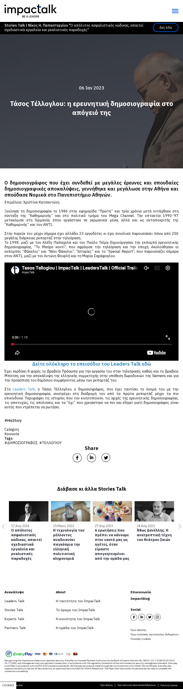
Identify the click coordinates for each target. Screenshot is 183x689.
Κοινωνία (11, 434)
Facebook (134, 617)
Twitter (149, 617)
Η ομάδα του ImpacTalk (75, 628)
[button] (2, 526)
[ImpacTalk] (30, 10)
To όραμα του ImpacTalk (75, 610)
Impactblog (140, 598)
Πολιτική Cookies (141, 638)
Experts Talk (14, 619)
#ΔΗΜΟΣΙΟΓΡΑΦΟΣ (20, 443)
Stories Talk (13, 610)
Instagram (157, 617)
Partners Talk (15, 628)
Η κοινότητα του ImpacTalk (78, 619)
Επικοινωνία (141, 592)
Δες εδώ (165, 27)
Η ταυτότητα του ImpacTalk (78, 601)
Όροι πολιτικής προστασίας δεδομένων (155, 634)
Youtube (165, 617)
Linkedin (141, 617)
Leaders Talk (14, 601)
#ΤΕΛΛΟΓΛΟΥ (50, 443)
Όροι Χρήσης (138, 630)
